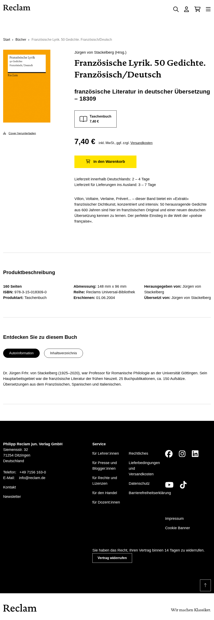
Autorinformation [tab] (21, 353)
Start (6, 39)
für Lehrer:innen (105, 453)
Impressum (174, 518)
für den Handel (104, 493)
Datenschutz (139, 483)
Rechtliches (138, 453)
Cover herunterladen (22, 133)
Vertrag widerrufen (112, 558)
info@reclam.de (32, 478)
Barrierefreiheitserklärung (150, 493)
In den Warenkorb (109, 161)
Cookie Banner (177, 528)
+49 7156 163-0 (32, 472)
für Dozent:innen (106, 502)
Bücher (20, 39)
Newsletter (12, 497)
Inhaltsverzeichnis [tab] (63, 353)
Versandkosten (141, 143)
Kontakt (9, 487)
